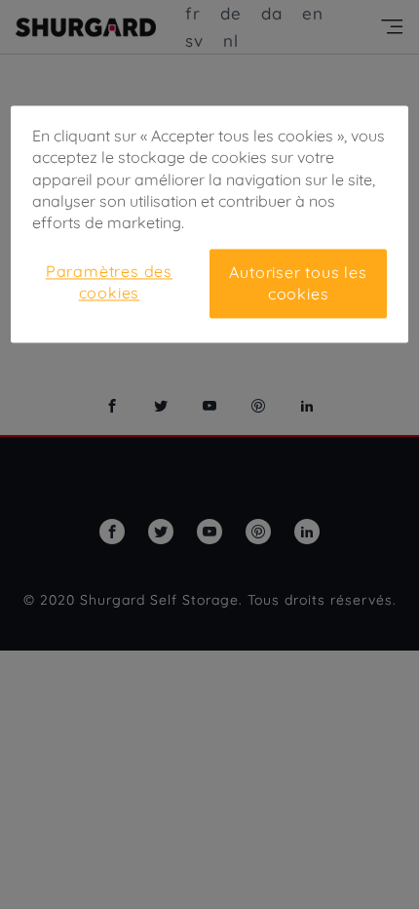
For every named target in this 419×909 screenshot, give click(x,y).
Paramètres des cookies (109, 281)
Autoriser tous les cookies (297, 282)
